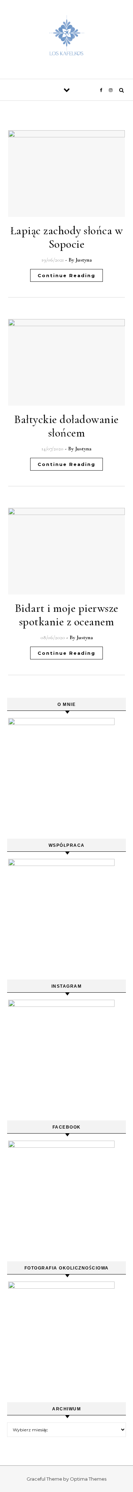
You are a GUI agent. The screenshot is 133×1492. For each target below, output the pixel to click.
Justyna (84, 260)
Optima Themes (88, 1479)
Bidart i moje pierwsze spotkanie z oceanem (66, 615)
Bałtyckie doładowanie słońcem (66, 426)
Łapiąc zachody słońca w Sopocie (66, 237)
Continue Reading (66, 275)
